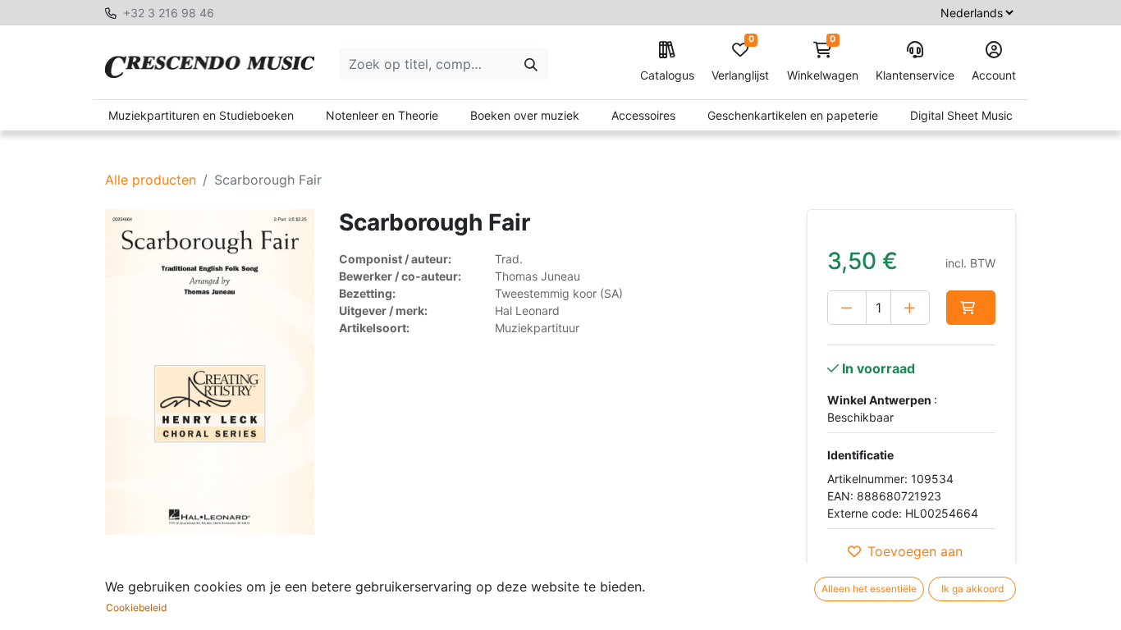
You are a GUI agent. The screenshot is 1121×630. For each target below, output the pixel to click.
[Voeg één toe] (910, 307)
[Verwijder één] (847, 307)
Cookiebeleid (136, 607)
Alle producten (150, 179)
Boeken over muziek (524, 115)
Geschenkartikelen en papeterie (792, 115)
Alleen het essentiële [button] (869, 588)
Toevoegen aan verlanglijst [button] (915, 561)
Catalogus (667, 75)
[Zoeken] (531, 64)
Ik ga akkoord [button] (972, 588)
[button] (970, 307)
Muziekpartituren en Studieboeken (201, 115)
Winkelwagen (822, 62)
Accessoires (643, 115)
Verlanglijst (740, 62)
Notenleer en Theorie (382, 115)
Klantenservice (915, 75)
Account (994, 75)
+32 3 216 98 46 (168, 13)
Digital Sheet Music (961, 115)
